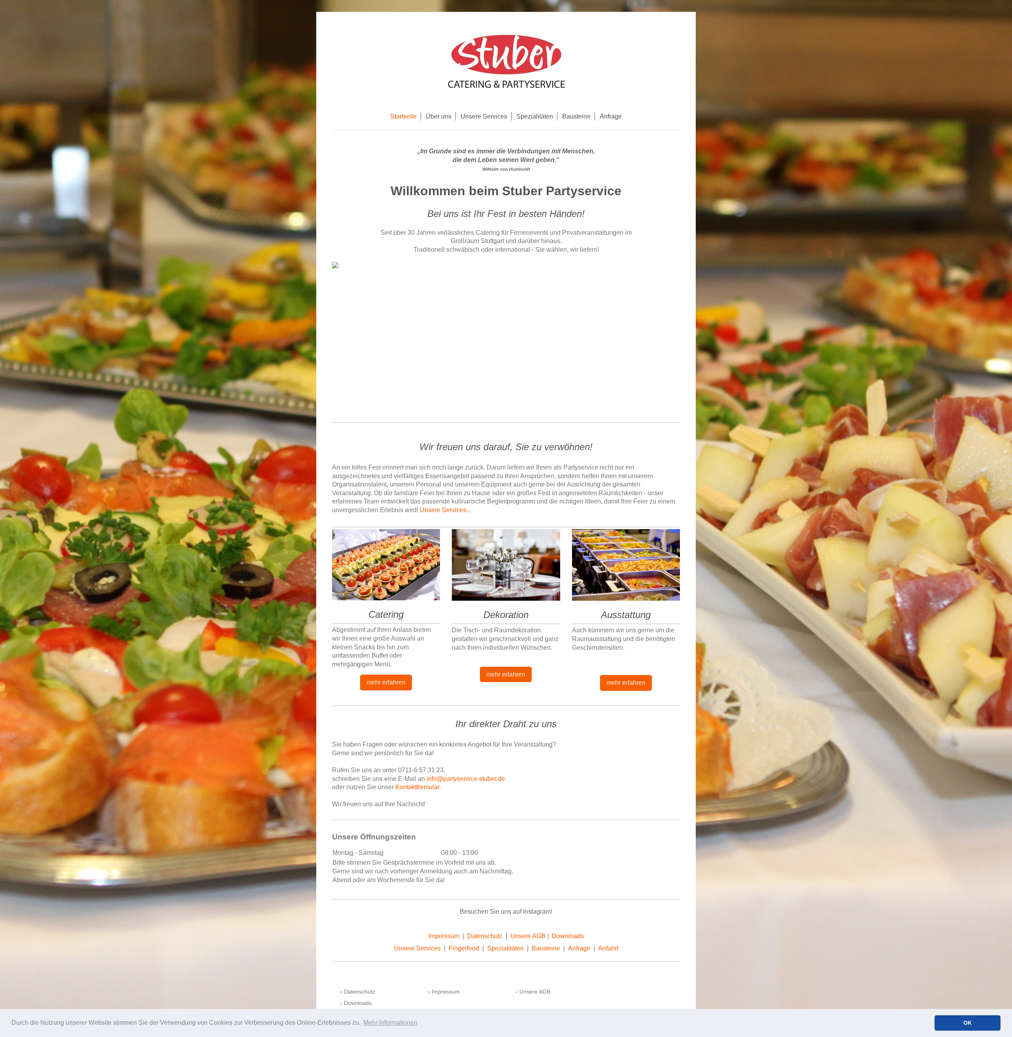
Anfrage (579, 948)
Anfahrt (608, 948)
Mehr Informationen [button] (390, 1022)
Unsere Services (417, 948)
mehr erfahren (386, 682)
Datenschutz (484, 936)
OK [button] (967, 1023)
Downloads (568, 936)
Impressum (444, 936)
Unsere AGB (528, 936)
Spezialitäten (505, 948)
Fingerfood (464, 948)
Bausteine (546, 948)
